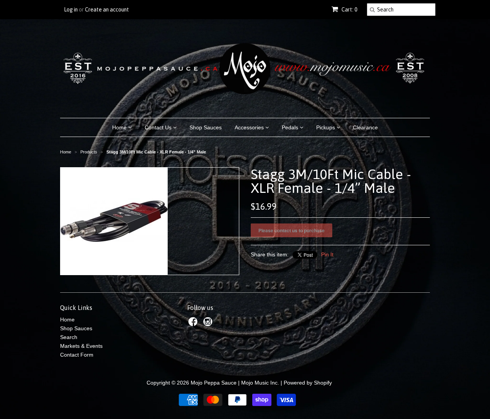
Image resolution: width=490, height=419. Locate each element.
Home (120, 127)
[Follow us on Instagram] (209, 324)
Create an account (107, 10)
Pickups (326, 127)
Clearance (365, 127)
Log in (71, 10)
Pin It (327, 254)
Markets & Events (81, 346)
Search (68, 337)
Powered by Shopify (308, 383)
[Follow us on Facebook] (194, 324)
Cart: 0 (348, 10)
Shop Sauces (205, 127)
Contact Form (76, 355)
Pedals (291, 127)
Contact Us (159, 127)
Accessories (250, 127)
